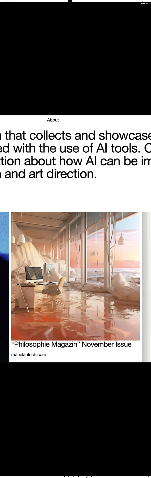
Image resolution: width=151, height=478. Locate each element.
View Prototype (86, 476)
